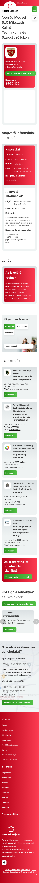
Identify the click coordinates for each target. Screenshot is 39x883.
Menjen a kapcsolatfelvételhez (17, 702)
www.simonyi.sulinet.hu (18, 389)
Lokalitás (9, 332)
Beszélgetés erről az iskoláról (19, 73)
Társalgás (5, 792)
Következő (36, 621)
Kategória (9, 326)
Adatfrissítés (6, 777)
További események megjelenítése (18, 604)
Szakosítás (22, 326)
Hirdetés (5, 782)
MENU (34, 9)
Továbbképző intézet (10, 745)
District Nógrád (20, 204)
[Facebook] (4, 862)
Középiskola (24, 225)
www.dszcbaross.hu (17, 504)
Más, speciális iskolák (10, 760)
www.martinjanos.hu (17, 545)
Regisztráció (6, 773)
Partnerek (5, 802)
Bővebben (9, 395)
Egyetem (5, 750)
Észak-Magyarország (22, 201)
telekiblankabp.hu (16, 467)
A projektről (6, 787)
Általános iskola (7, 730)
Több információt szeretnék (17, 577)
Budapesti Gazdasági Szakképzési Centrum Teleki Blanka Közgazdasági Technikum (23, 451)
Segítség (5, 797)
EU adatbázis (22, 3)
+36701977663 (11, 237)
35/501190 (12, 83)
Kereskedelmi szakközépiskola (17, 218)
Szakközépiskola (12, 220)
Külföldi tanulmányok (9, 755)
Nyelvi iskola (6, 740)
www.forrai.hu (14, 430)
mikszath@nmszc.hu (13, 67)
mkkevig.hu (18, 164)
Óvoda (4, 725)
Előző (3, 621)
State (22, 208)
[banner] (10, 7)
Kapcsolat (5, 807)
